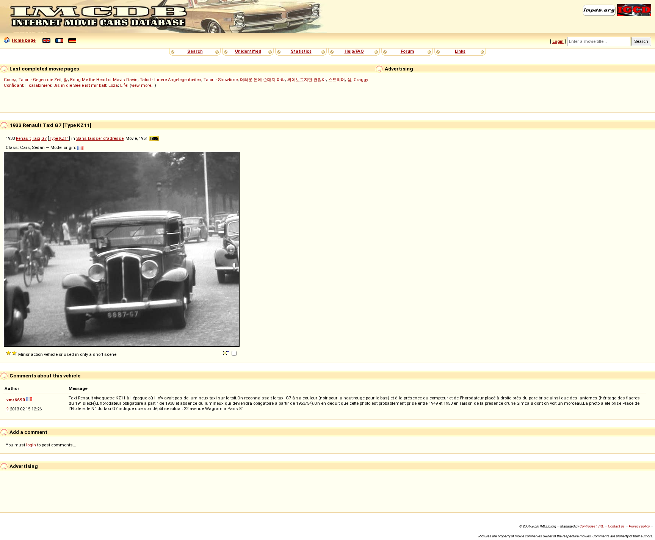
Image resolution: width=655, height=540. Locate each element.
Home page (24, 40)
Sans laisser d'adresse (100, 138)
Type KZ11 (59, 138)
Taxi (36, 138)
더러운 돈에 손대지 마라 (262, 79)
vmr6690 (15, 399)
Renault (23, 138)
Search (195, 51)
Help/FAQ (354, 51)
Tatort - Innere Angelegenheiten (170, 79)
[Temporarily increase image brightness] (226, 352)
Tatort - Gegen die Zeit (40, 79)
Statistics (301, 51)
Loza (113, 85)
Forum (407, 51)
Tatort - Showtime (221, 79)
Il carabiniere (38, 85)
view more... (143, 85)
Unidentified (248, 51)
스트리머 (336, 79)
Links (460, 51)
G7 (44, 138)
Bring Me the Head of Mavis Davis (104, 79)
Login (558, 41)
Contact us (616, 526)
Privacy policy (639, 526)
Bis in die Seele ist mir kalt (79, 85)
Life (123, 85)
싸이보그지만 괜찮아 (306, 79)
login (31, 445)
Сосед (10, 79)
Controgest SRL (592, 526)
